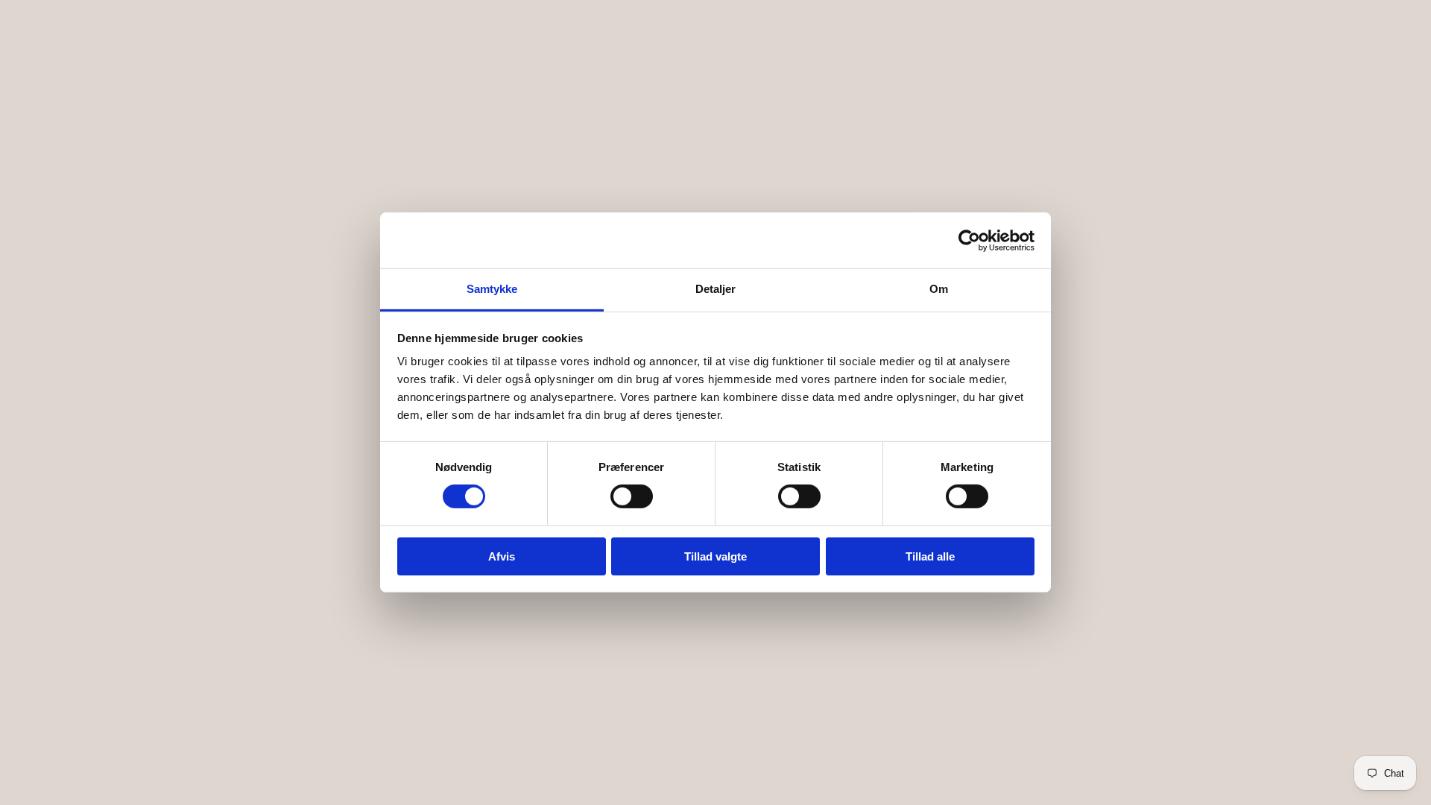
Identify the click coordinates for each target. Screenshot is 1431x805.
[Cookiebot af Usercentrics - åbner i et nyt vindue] (969, 240)
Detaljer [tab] (715, 288)
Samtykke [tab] (492, 288)
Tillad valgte (715, 556)
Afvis (501, 556)
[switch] (631, 496)
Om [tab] (938, 288)
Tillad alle (930, 556)
